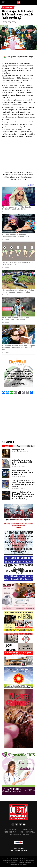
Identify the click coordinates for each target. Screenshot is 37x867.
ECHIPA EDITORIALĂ (30, 832)
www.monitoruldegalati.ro (18, 850)
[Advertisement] (19, 154)
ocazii (29, 102)
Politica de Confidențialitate (12, 829)
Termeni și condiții (27, 829)
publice (4, 70)
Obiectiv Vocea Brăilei (11, 23)
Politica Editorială (26, 177)
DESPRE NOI (26, 834)
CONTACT (21, 832)
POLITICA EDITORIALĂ (15, 834)
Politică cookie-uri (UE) (10, 832)
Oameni (4, 75)
